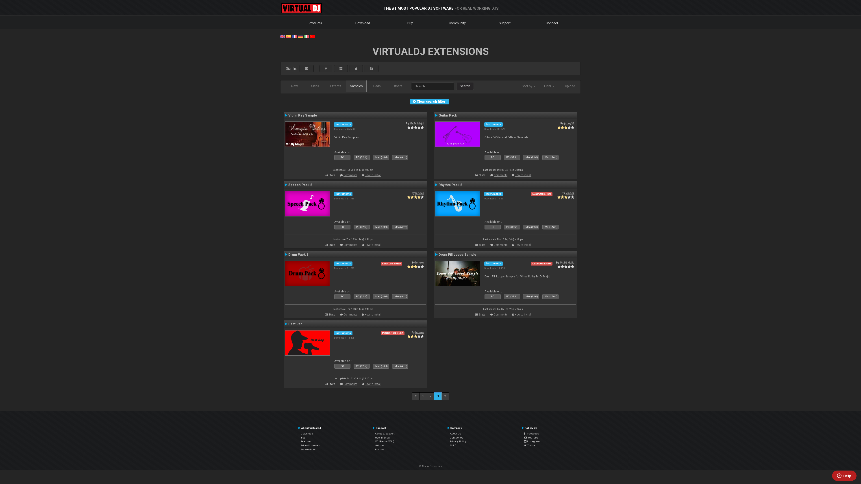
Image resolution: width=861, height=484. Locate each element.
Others (397, 86)
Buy (410, 23)
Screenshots (308, 449)
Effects (335, 86)
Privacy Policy (458, 441)
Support (505, 23)
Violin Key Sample (302, 115)
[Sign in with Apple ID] (356, 69)
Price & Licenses (310, 445)
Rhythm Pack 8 (450, 185)
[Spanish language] (288, 36)
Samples (356, 86)
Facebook (532, 433)
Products (315, 23)
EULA (453, 445)
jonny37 (569, 123)
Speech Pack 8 (300, 185)
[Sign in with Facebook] (326, 69)
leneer (419, 193)
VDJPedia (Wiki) (384, 441)
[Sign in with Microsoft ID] (341, 69)
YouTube (532, 437)
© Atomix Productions (430, 466)
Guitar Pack (448, 115)
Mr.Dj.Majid (417, 123)
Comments (350, 175)
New (294, 86)
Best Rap (295, 324)
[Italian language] (306, 36)
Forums (379, 449)
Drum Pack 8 (298, 255)
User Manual (382, 437)
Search (465, 86)
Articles (379, 445)
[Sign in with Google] (371, 69)
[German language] (300, 36)
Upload (570, 86)
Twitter (531, 445)
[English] (282, 36)
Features (306, 441)
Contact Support (385, 433)
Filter (548, 86)
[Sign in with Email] (307, 69)
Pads (377, 86)
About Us (455, 433)
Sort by (527, 86)
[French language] (294, 36)
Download (362, 23)
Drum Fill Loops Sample (457, 255)
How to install (373, 175)
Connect (552, 23)
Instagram (533, 441)
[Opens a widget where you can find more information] (844, 476)
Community (457, 23)
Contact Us (456, 437)
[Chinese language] (312, 36)
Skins (315, 86)
